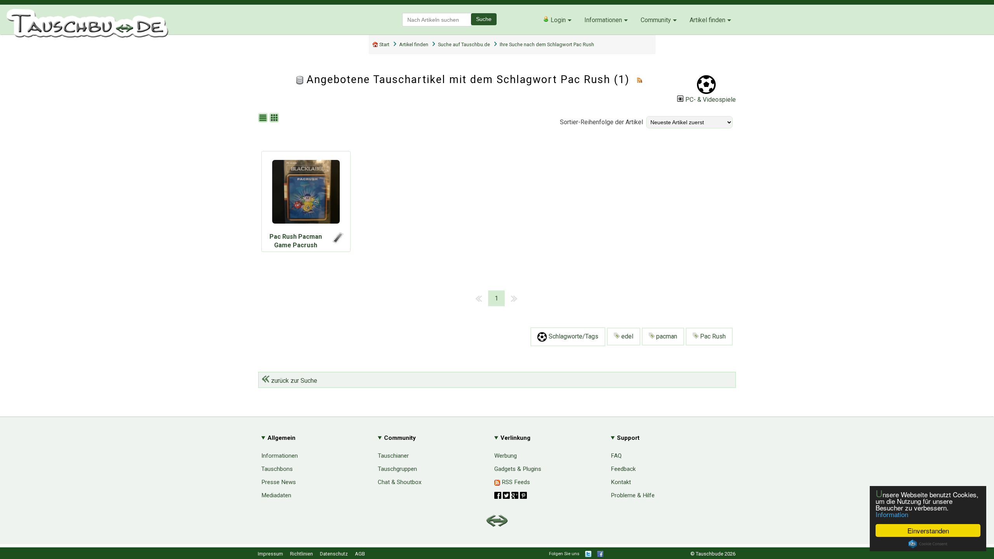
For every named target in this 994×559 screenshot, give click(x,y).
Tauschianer (393, 455)
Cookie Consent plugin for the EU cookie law (928, 544)
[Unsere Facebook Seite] (600, 555)
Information (892, 514)
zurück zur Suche (293, 380)
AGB (360, 554)
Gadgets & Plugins (517, 468)
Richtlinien (301, 554)
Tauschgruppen (397, 468)
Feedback (623, 468)
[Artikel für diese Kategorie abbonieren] (639, 79)
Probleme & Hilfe (633, 495)
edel (626, 336)
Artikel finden (707, 20)
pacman (666, 336)
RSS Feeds (515, 482)
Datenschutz (334, 554)
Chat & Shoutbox (400, 482)
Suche (484, 19)
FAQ (616, 455)
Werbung (505, 455)
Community (656, 20)
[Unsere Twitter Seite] (588, 555)
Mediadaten (276, 495)
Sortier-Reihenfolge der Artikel (601, 122)
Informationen (603, 20)
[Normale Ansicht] (263, 118)
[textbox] (437, 19)
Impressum (270, 554)
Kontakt (621, 482)
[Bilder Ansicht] (275, 118)
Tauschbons (277, 468)
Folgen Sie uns (564, 553)
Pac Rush (712, 336)
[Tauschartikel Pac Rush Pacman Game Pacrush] (306, 194)
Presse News (278, 482)
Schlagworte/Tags (572, 336)
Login (557, 20)
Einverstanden (928, 530)
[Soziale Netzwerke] (510, 495)
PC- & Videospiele (710, 99)
